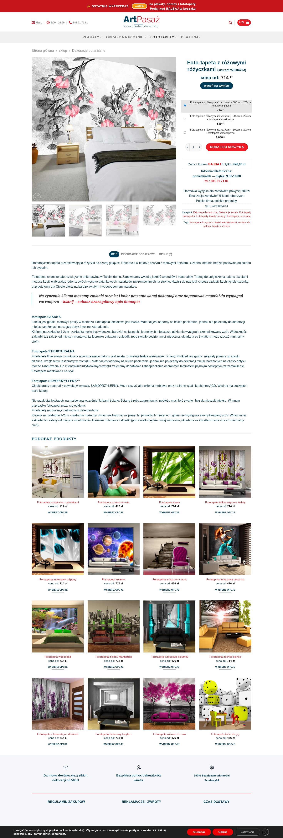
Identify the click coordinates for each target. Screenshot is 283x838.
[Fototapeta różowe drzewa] (169, 704)
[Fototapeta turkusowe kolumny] (169, 626)
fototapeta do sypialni (202, 222)
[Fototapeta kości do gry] (225, 704)
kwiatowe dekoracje (226, 222)
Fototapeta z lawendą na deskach (57, 734)
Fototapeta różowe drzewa (169, 734)
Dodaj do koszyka (227, 147)
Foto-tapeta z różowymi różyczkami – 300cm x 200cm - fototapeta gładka (220, 104)
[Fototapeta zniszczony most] (169, 549)
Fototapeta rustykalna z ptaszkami (58, 502)
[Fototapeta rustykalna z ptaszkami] (58, 472)
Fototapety (162, 37)
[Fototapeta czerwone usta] (114, 472)
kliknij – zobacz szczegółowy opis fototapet (101, 302)
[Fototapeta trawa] (169, 472)
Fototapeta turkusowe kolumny (169, 656)
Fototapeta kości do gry (225, 734)
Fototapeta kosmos (113, 579)
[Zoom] (37, 197)
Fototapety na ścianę (238, 216)
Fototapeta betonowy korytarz (113, 734)
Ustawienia (247, 832)
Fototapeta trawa (169, 502)
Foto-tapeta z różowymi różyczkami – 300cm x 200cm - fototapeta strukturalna (220, 118)
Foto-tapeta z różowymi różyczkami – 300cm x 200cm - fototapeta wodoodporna (220, 131)
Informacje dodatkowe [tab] (138, 254)
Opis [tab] (114, 254)
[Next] (168, 129)
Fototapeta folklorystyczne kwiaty (225, 502)
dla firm (189, 37)
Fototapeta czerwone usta (114, 502)
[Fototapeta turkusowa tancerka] (225, 549)
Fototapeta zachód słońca (225, 656)
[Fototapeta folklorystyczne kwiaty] (225, 472)
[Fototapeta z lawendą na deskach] (58, 704)
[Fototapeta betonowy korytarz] (114, 704)
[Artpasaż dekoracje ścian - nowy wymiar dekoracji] (141, 22)
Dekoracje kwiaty (228, 212)
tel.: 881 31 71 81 (217, 181)
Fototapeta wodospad (57, 656)
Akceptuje (199, 832)
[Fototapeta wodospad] (58, 626)
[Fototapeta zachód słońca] (225, 626)
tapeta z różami (221, 226)
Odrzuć (222, 832)
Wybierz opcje (58, 512)
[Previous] (39, 129)
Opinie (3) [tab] (165, 254)
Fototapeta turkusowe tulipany (57, 579)
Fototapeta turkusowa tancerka (225, 579)
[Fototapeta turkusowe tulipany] (58, 549)
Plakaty (91, 37)
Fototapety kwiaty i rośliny (210, 216)
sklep (63, 50)
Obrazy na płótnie (125, 37)
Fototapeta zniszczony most (169, 579)
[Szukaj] (230, 22)
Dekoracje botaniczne (88, 50)
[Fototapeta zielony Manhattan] (114, 626)
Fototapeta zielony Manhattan (113, 656)
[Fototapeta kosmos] (114, 549)
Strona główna (43, 50)
